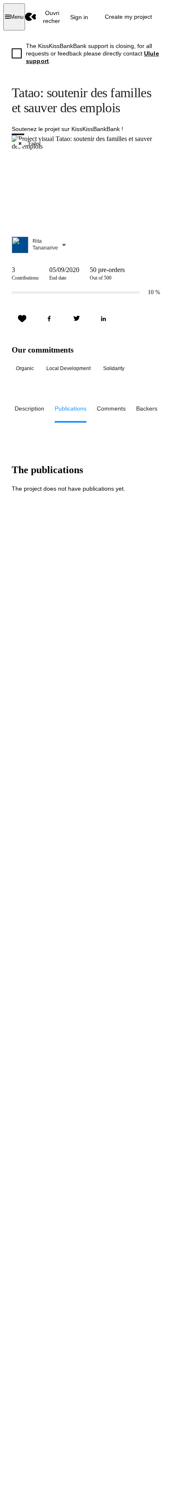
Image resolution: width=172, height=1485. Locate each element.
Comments (111, 408)
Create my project (128, 16)
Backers (146, 408)
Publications (70, 408)
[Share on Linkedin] (103, 318)
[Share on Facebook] (49, 318)
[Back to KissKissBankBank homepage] (30, 17)
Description (29, 408)
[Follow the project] (22, 318)
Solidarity (113, 368)
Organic (25, 368)
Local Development (68, 368)
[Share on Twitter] (76, 318)
